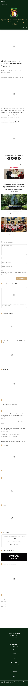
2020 (2, 608)
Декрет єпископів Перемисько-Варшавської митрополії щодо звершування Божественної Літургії (12, 415)
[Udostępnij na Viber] (15, 158)
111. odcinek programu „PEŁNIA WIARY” (9, 404)
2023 (2, 603)
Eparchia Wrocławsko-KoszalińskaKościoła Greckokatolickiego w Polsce (14, 22)
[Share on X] (8, 158)
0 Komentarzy (6, 72)
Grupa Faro (25, 684)
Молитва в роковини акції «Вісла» (14, 211)
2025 (2, 599)
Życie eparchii (17, 70)
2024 (2, 601)
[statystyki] (14, 676)
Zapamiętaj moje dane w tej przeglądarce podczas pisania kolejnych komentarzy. (13, 273)
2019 (2, 609)
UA (3, 1)
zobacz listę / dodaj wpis (14, 541)
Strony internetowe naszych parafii (11, 283)
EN (4, 1)
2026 (2, 597)
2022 (2, 604)
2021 (2, 606)
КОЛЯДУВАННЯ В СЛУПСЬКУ (14, 234)
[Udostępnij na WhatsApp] (19, 158)
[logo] (14, 12)
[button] (23, 27)
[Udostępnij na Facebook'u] (12, 158)
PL (1, 1)
